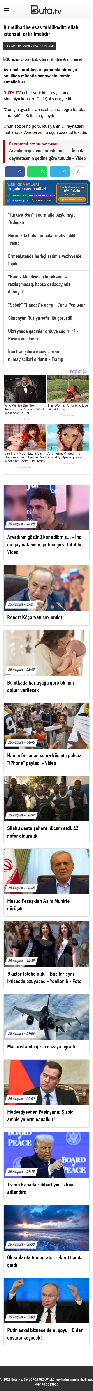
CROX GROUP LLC (42, 1379)
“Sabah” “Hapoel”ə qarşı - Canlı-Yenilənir (46, 305)
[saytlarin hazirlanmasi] (46, 193)
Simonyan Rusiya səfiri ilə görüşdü (40, 318)
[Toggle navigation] (6, 10)
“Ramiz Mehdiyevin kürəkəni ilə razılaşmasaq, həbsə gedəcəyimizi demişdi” (40, 285)
